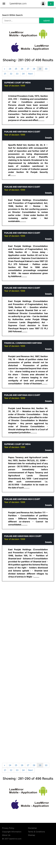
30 (46, 69)
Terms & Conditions (36, 832)
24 (10, 69)
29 (40, 69)
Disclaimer (32, 828)
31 (5, 73)
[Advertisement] (28, 613)
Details (48, 88)
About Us (6, 835)
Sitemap (31, 835)
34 (23, 73)
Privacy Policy (8, 828)
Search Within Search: (12, 15)
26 (22, 69)
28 (34, 69)
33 (17, 73)
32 (11, 73)
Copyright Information (11, 832)
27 (28, 69)
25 (16, 69)
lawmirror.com (15, 839)
